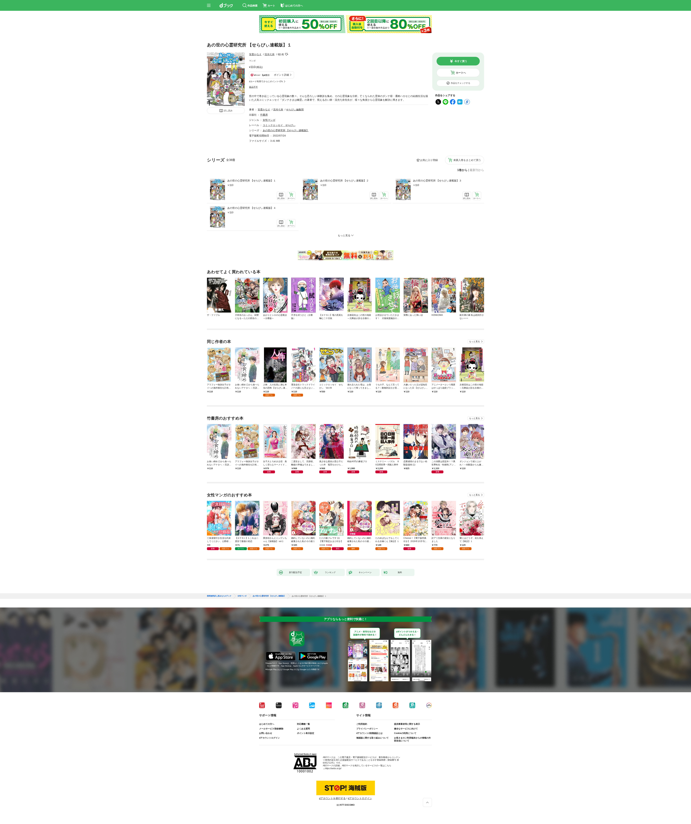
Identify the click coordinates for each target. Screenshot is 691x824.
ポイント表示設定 (305, 733)
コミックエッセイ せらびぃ (279, 125)
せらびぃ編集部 (295, 109)
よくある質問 (303, 728)
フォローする (286, 54)
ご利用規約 (361, 724)
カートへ (461, 72)
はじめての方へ (266, 724)
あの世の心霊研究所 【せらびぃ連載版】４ (251, 207)
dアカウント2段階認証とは (369, 733)
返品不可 (253, 87)
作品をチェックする (460, 83)
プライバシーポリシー (367, 728)
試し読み (228, 110)
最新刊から (477, 170)
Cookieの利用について (405, 733)
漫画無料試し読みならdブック (219, 596)
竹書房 (264, 114)
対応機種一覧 (303, 724)
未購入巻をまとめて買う (467, 160)
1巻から (462, 170)
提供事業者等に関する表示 (407, 724)
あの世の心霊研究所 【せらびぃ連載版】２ (344, 180)
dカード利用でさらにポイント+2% (266, 81)
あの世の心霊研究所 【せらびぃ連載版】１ (251, 180)
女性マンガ (269, 120)
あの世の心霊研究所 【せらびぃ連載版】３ (437, 180)
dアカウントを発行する (332, 798)
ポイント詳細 (281, 74)
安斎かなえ (255, 54)
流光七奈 (270, 54)
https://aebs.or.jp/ (333, 768)
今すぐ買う (461, 61)
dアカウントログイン (269, 738)
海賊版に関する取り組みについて (372, 738)
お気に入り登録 (429, 160)
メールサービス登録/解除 (271, 728)
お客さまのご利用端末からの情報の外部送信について (412, 739)
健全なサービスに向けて (406, 728)
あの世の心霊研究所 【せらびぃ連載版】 (286, 130)
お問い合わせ (265, 733)
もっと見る (474, 341)
